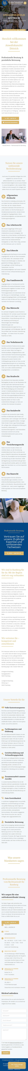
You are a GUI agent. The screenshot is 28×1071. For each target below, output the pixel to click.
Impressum (10, 1069)
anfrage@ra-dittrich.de (11, 934)
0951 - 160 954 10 (20, 30)
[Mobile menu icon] (25, 3)
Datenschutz (17, 1069)
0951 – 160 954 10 (10, 927)
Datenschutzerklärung (15, 1042)
